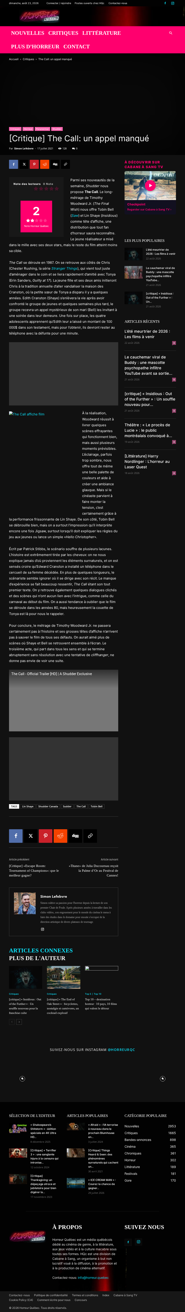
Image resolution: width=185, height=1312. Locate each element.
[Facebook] (165, 3)
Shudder (57, 128)
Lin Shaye (27, 806)
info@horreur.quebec (93, 1277)
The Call (81, 806)
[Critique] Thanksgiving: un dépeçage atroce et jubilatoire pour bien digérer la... (43, 1184)
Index (105, 1295)
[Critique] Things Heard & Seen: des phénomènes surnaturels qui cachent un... (103, 1158)
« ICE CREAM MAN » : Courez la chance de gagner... (102, 1184)
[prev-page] (12, 1022)
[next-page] (19, 1022)
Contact (76, 46)
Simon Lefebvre (24, 148)
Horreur (28, 128)
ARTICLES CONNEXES (41, 950)
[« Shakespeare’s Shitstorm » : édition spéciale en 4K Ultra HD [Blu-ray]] (18, 1128)
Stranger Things (64, 268)
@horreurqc (121, 1049)
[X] (23, 164)
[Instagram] (172, 3)
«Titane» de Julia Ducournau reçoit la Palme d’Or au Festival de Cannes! (93, 870)
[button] (170, 33)
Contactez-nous (118, 3)
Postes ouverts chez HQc (89, 3)
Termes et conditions (85, 1295)
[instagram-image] (22, 1077)
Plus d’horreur (35, 46)
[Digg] (55, 164)
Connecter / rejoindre (58, 3)
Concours (81, 1300)
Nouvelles (27, 33)
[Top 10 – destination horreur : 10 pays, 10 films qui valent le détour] (101, 977)
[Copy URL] (65, 164)
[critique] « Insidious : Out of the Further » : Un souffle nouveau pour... (150, 399)
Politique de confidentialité (51, 1295)
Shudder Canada (48, 806)
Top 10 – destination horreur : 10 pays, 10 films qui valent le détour (101, 1004)
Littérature (101, 33)
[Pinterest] (34, 164)
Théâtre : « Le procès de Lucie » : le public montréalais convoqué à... (148, 430)
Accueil (13, 59)
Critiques (63, 33)
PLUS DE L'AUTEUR (37, 958)
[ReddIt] (44, 164)
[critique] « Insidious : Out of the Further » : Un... (159, 297)
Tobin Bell (96, 806)
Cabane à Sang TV (125, 1295)
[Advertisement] (63, 373)
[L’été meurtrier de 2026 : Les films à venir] (134, 254)
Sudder (67, 806)
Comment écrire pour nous (53, 1300)
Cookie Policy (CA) (21, 1300)
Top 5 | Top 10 (93, 993)
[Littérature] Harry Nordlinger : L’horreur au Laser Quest (147, 461)
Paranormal (42, 128)
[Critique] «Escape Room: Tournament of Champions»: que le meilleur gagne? (34, 870)
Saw (75, 215)
